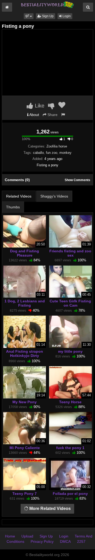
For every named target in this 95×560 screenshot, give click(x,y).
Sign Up (47, 16)
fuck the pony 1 (70, 448)
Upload (27, 536)
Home (10, 536)
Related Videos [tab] (18, 196)
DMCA (65, 541)
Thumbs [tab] (13, 207)
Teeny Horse (70, 402)
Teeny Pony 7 (24, 493)
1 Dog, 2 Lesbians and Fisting (24, 303)
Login (66, 16)
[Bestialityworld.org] (47, 4)
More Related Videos (49, 508)
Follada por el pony (70, 493)
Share (52, 115)
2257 (81, 541)
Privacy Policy (42, 541)
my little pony (70, 351)
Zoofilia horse (56, 146)
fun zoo (51, 153)
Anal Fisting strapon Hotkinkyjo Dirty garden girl (24, 355)
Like (38, 106)
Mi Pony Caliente (25, 448)
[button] (29, 16)
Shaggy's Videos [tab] (54, 196)
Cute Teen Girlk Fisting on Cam (70, 303)
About (33, 115)
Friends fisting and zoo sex (70, 253)
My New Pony (24, 402)
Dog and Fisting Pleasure (24, 253)
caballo (38, 153)
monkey (65, 153)
